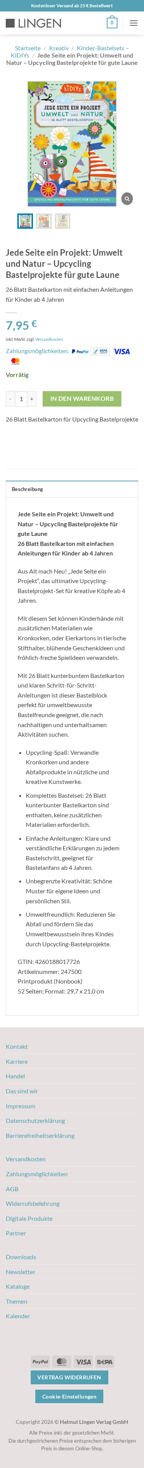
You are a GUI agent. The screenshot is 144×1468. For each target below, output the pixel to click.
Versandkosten (49, 339)
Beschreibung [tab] (27, 489)
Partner (16, 1233)
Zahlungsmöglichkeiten (37, 1173)
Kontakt (17, 1046)
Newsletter (20, 1271)
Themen (16, 1301)
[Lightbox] (127, 198)
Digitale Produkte (29, 1218)
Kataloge (18, 1286)
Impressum (20, 1105)
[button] (112, 23)
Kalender (18, 1315)
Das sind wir (22, 1090)
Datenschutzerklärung (35, 1120)
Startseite (28, 47)
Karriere (17, 1061)
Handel (15, 1076)
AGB (12, 1188)
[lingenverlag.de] (38, 23)
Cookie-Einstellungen (69, 1396)
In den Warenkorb (82, 398)
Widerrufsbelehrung (33, 1203)
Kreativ (59, 47)
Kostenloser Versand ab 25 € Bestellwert (72, 5)
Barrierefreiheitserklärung (40, 1135)
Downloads (21, 1256)
